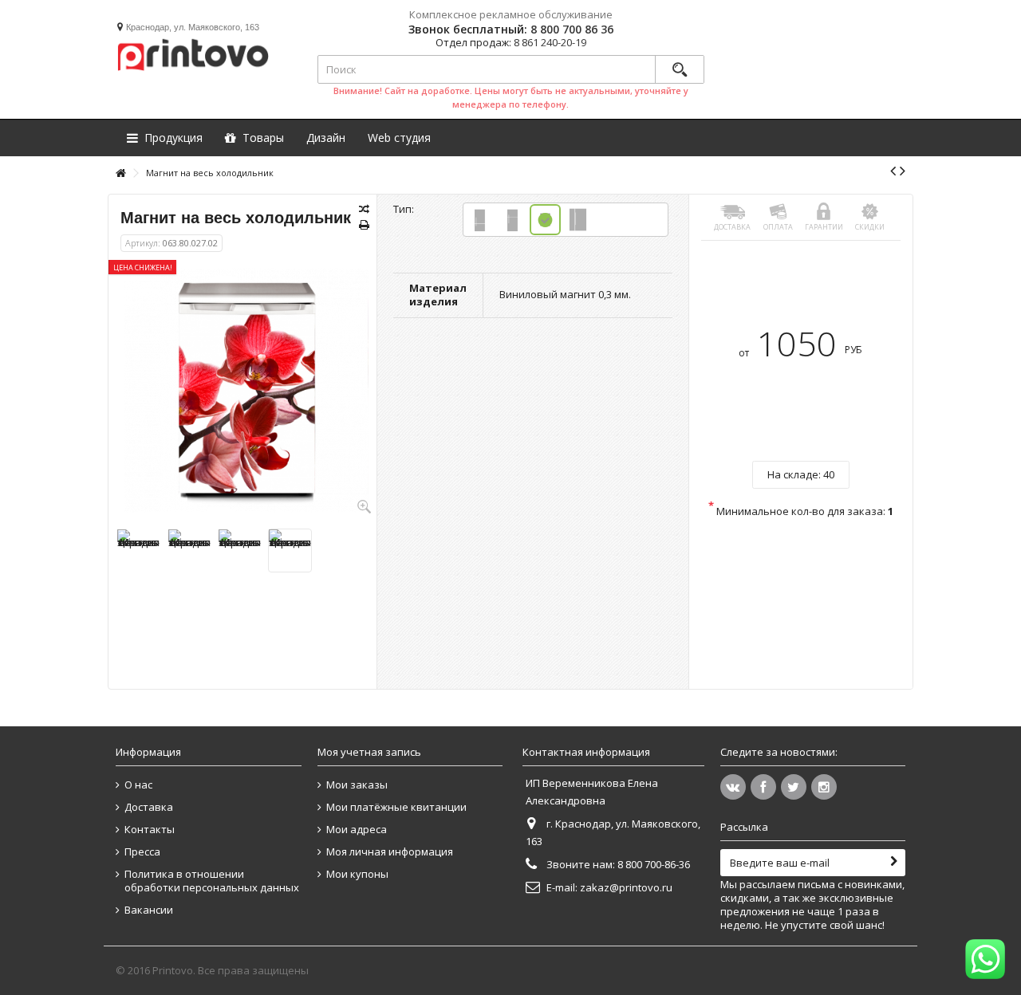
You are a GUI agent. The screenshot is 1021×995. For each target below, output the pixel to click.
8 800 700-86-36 (653, 864)
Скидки (870, 227)
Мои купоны (357, 874)
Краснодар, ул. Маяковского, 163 (192, 27)
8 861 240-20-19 (550, 42)
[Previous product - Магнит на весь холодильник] (893, 170)
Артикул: (142, 243)
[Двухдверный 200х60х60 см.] (578, 220)
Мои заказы (357, 785)
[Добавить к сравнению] (364, 209)
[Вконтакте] (733, 787)
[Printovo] (193, 52)
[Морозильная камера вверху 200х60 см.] (512, 220)
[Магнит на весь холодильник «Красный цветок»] (138, 550)
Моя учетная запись (369, 752)
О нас (138, 785)
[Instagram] (824, 787)
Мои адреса (356, 829)
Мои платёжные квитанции (396, 807)
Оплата (778, 227)
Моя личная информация (389, 852)
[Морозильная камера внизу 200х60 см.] (480, 220)
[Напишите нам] (985, 959)
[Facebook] (763, 787)
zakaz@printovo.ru (626, 887)
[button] (399, 137)
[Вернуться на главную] (120, 173)
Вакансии (148, 910)
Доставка (732, 227)
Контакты (149, 829)
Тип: (404, 209)
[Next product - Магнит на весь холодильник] (902, 170)
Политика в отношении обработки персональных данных (211, 881)
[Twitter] (793, 787)
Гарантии (824, 227)
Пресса (142, 852)
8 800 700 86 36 (571, 29)
